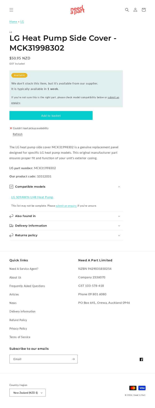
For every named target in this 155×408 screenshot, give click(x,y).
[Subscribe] (73, 359)
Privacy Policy (18, 328)
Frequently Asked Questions (27, 286)
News (12, 302)
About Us (15, 277)
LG (22, 21)
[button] (11, 10)
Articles (14, 294)
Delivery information (22, 311)
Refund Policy (18, 320)
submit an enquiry (66, 205)
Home (13, 21)
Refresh (17, 134)
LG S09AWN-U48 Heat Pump (32, 197)
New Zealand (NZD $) (25, 392)
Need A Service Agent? (23, 268)
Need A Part (139, 395)
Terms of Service (19, 337)
